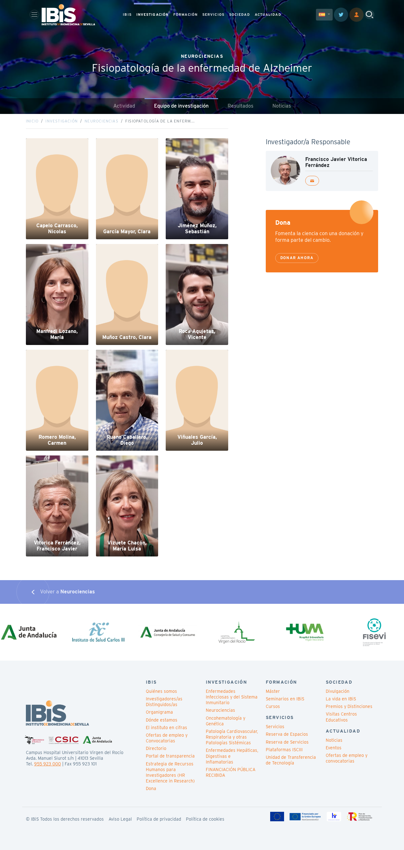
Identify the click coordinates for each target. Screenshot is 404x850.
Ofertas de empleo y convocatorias (346, 758)
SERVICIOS (213, 14)
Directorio (156, 748)
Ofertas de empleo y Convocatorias (166, 738)
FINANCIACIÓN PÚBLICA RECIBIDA (230, 772)
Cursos (273, 706)
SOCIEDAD (239, 14)
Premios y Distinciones (349, 706)
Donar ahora (296, 257)
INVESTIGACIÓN (152, 14)
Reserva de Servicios (287, 742)
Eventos (334, 747)
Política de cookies (205, 819)
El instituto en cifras (166, 727)
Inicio (32, 121)
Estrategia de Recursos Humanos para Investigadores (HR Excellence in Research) (170, 772)
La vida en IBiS (341, 698)
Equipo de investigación (181, 106)
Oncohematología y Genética (225, 721)
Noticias (281, 106)
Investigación (61, 121)
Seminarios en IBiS (285, 698)
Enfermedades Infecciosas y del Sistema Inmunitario (232, 697)
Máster (273, 691)
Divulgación (337, 691)
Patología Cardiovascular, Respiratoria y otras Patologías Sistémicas (232, 737)
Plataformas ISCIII (284, 749)
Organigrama (159, 712)
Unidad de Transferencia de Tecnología (291, 760)
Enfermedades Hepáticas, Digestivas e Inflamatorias (232, 756)
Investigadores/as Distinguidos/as (164, 701)
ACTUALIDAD (268, 14)
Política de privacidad (159, 819)
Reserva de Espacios (287, 734)
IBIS (127, 14)
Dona (151, 788)
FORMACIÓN (185, 14)
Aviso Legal (120, 819)
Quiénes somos (161, 691)
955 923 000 (47, 763)
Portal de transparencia (170, 755)
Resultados (240, 106)
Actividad (124, 106)
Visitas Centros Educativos (341, 716)
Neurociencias (101, 121)
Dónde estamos (161, 719)
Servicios (275, 726)
